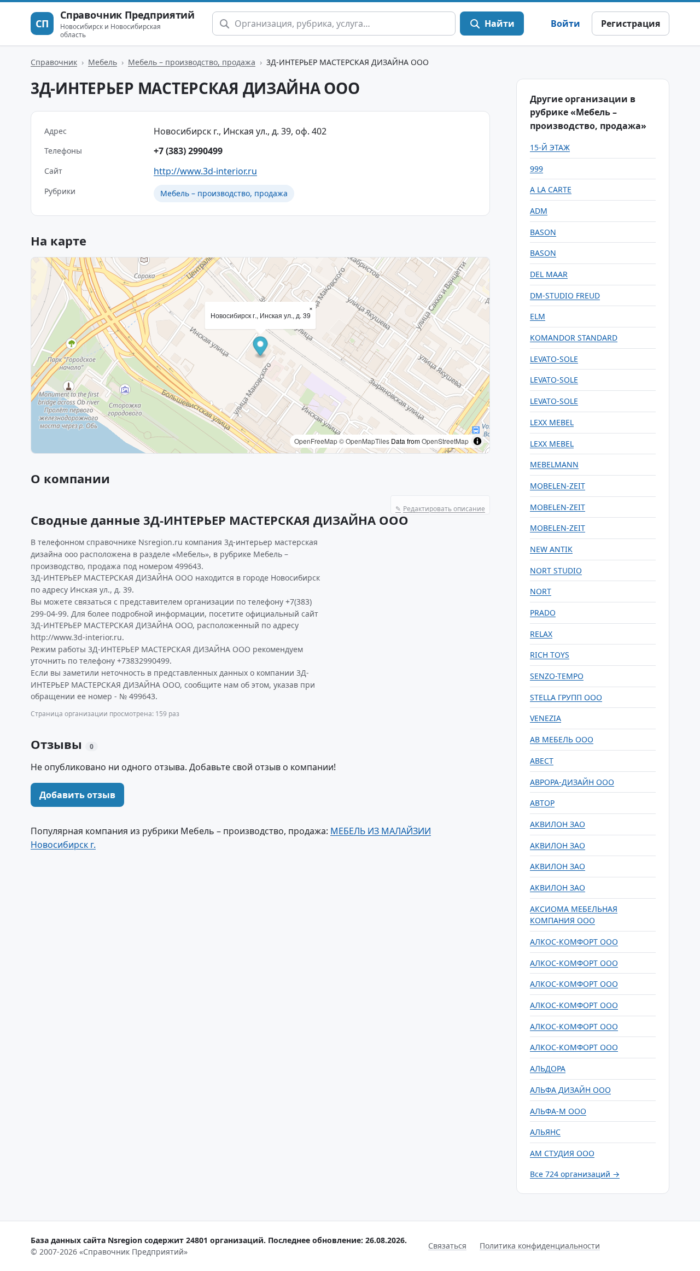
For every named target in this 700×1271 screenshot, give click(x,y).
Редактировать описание (440, 508)
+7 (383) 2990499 (188, 151)
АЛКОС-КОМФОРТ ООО (574, 941)
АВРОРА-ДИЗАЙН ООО (572, 782)
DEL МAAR (549, 274)
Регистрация (630, 23)
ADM (538, 211)
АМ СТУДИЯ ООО (562, 1153)
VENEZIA (545, 718)
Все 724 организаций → (575, 1174)
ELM (537, 316)
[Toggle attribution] (477, 441)
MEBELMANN (554, 464)
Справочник (54, 62)
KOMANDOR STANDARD (573, 337)
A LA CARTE (550, 189)
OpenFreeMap (315, 441)
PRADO (543, 612)
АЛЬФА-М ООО (558, 1111)
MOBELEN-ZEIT (557, 486)
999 (536, 168)
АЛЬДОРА (547, 1068)
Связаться (447, 1245)
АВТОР (542, 803)
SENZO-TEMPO (557, 676)
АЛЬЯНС (545, 1132)
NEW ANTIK (551, 549)
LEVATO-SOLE (554, 359)
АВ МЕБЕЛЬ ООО (561, 739)
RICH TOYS (549, 654)
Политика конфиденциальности (540, 1245)
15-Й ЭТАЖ (550, 147)
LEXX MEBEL (552, 422)
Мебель (102, 62)
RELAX (541, 634)
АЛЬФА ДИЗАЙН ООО (570, 1090)
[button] (260, 348)
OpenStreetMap (445, 441)
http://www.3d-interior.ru (205, 171)
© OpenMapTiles (364, 441)
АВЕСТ (541, 760)
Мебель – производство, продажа (191, 62)
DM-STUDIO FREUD (565, 295)
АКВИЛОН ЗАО (557, 824)
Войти (565, 23)
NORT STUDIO (556, 570)
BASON (543, 232)
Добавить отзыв (77, 795)
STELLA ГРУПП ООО (566, 697)
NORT (540, 591)
